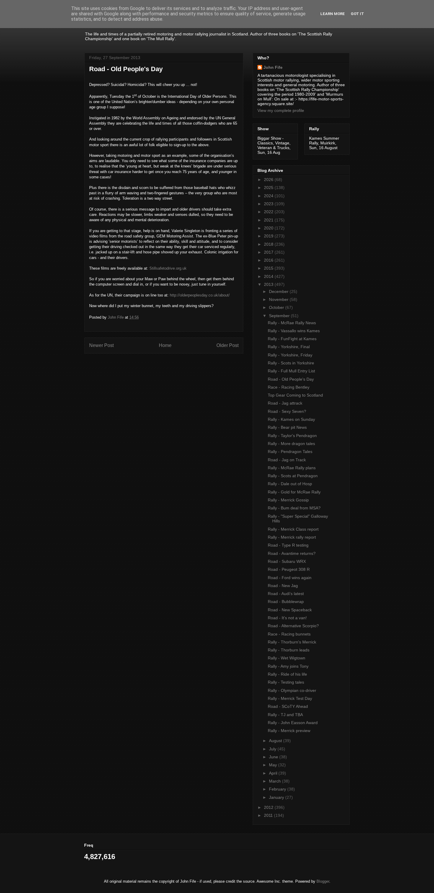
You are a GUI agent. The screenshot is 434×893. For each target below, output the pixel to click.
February (278, 789)
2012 (269, 807)
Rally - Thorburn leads (288, 650)
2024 (269, 195)
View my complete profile (280, 110)
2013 (269, 284)
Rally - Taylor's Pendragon (292, 435)
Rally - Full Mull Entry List (291, 371)
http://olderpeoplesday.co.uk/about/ (200, 295)
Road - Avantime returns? (292, 553)
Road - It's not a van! (287, 617)
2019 (269, 236)
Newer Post (101, 345)
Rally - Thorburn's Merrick (292, 642)
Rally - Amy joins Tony (288, 666)
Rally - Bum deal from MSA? (294, 508)
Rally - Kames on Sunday (291, 419)
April (273, 773)
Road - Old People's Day (291, 379)
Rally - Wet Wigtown (286, 658)
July (273, 749)
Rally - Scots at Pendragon (293, 475)
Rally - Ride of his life (287, 674)
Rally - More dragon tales (291, 443)
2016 (269, 260)
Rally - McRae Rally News (292, 322)
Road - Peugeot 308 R (289, 569)
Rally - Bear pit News (287, 427)
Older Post (227, 345)
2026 (269, 179)
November (279, 299)
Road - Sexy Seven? (287, 411)
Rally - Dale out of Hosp (290, 483)
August (276, 740)
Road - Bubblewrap (286, 601)
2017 (269, 252)
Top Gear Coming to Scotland (295, 395)
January (277, 797)
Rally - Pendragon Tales (290, 451)
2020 (269, 228)
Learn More (332, 14)
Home (165, 345)
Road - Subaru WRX (287, 561)
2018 (269, 244)
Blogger (322, 881)
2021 (269, 220)
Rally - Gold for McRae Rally (294, 492)
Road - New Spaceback (290, 609)
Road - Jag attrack (285, 403)
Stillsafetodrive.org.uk (168, 268)
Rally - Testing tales (286, 682)
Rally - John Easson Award (293, 722)
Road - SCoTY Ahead (288, 706)
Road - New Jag (283, 585)
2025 (269, 187)
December (279, 291)
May (273, 764)
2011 (269, 815)
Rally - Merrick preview (289, 730)
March (275, 781)
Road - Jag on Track (287, 459)
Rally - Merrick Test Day (290, 698)
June (274, 757)
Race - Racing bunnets (289, 634)
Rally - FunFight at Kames (292, 338)
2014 (269, 276)
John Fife (273, 67)
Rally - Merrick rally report (292, 537)
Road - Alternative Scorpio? (293, 625)
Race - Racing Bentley (288, 387)
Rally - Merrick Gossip (288, 500)
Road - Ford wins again (289, 577)
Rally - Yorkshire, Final (289, 346)
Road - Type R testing (288, 545)
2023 (269, 203)
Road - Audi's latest (286, 593)
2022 (269, 211)
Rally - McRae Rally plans (292, 467)
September (280, 315)
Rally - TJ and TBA (285, 714)
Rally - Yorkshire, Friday (290, 355)
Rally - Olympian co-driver (292, 690)
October (277, 307)
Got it (357, 14)
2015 (269, 268)
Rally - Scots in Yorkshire (291, 363)
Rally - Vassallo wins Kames (294, 330)
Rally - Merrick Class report (293, 529)
